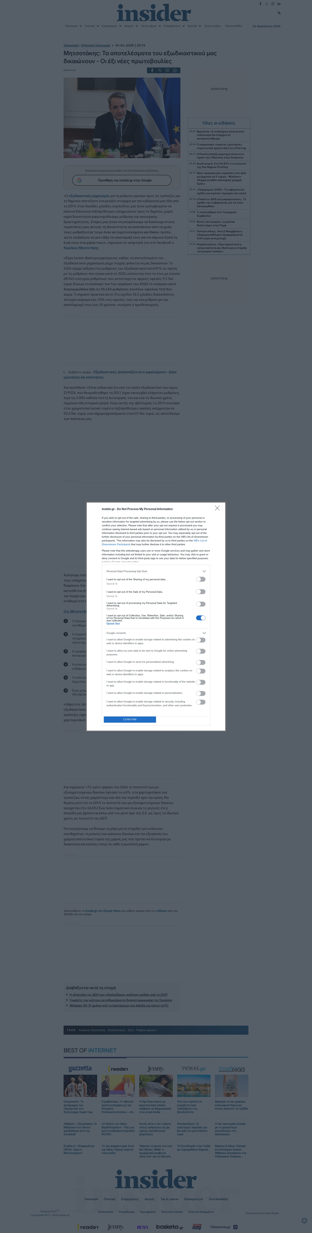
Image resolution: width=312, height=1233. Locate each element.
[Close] (218, 509)
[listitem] (156, 571)
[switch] (200, 579)
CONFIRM (130, 719)
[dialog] (156, 616)
